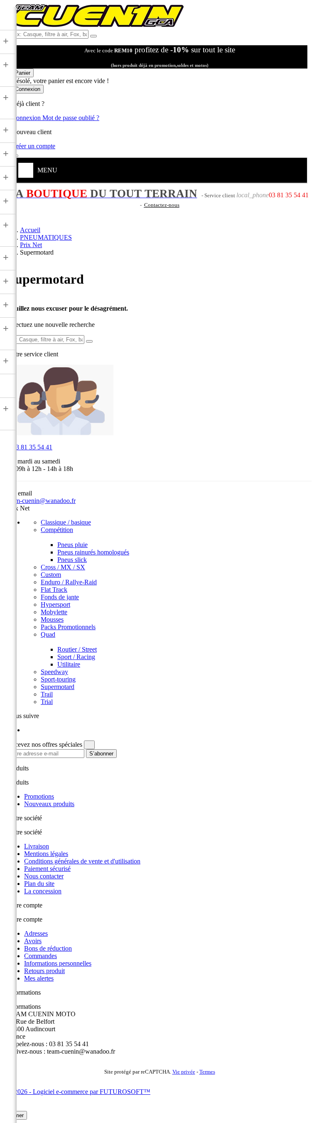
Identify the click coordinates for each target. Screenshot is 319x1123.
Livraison (36, 846)
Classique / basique (66, 522)
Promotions (39, 796)
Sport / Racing (76, 656)
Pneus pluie (72, 544)
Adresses (36, 933)
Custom (51, 574)
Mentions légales (46, 853)
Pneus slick (72, 559)
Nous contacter (44, 876)
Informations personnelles (57, 963)
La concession (42, 891)
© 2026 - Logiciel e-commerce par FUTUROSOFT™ (78, 1091)
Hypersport (55, 604)
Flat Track (54, 589)
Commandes (40, 955)
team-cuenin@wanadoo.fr (41, 500)
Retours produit (44, 970)
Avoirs (33, 940)
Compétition (57, 529)
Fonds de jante (60, 597)
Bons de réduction (48, 948)
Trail (47, 694)
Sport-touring (58, 679)
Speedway (54, 671)
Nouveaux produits (49, 803)
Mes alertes (39, 978)
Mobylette (54, 611)
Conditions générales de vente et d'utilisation (82, 861)
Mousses (52, 619)
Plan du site (39, 883)
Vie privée (183, 1072)
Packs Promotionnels (68, 626)
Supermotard (57, 686)
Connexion (27, 117)
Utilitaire (68, 664)
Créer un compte (33, 146)
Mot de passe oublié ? (70, 117)
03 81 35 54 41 (29, 447)
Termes (207, 1072)
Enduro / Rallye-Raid (69, 582)
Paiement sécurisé (47, 868)
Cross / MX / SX (63, 567)
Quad (48, 634)
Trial (47, 701)
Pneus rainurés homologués (93, 552)
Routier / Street (77, 649)
